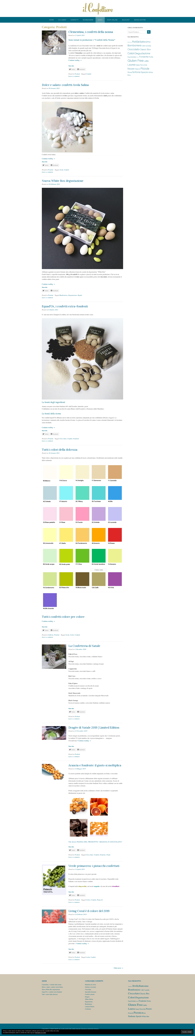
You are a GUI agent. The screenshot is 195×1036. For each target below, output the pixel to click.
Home (51, 20)
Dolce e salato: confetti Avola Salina (65, 85)
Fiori (137, 57)
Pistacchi (100, 900)
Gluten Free (136, 60)
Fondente (76, 439)
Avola (61, 170)
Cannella (148, 46)
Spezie (144, 72)
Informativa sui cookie (40, 1032)
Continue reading (75, 60)
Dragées (87, 997)
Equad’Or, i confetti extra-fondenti (65, 306)
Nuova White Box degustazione (62, 181)
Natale (138, 65)
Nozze (131, 68)
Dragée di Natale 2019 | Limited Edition (93, 727)
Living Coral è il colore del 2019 (88, 911)
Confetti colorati (89, 994)
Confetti (74, 20)
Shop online (112, 20)
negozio (96, 886)
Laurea (131, 64)
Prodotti (77, 74)
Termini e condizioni (87, 1029)
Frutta (108, 855)
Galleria (50, 635)
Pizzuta (145, 68)
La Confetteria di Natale (84, 646)
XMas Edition (89, 999)
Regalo (80, 295)
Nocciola (143, 65)
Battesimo (145, 41)
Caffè (143, 46)
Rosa (130, 72)
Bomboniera (63, 295)
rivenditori (115, 886)
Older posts (118, 968)
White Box (145, 1016)
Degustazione (72, 295)
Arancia (130, 42)
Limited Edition (89, 1006)
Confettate (88, 1009)
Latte (146, 61)
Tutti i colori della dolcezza (59, 449)
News (100, 20)
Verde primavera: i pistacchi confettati (93, 866)
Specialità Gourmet (90, 992)
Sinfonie (136, 72)
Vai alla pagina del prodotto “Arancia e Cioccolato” (95, 842)
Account (126, 20)
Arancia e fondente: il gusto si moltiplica (94, 765)
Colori (72, 635)
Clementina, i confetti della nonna (90, 32)
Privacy (96, 1029)
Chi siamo (62, 20)
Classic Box (145, 49)
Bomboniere (88, 20)
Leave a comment (74, 76)
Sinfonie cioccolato (90, 987)
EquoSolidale (132, 57)
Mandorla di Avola (90, 985)
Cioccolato (63, 439)
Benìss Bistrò (140, 20)
